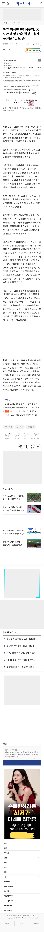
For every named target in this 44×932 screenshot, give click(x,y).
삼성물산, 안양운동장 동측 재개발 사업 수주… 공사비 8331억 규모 (22, 403)
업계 (19, 23)
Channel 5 (8, 905)
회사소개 (7, 923)
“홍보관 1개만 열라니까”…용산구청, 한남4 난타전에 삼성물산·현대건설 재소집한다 (23, 411)
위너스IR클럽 (8, 910)
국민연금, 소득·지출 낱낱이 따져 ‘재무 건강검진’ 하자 (22, 415)
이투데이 (5, 23)
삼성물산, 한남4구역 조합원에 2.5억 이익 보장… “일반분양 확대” (22, 407)
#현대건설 (30, 427)
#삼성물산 (19, 427)
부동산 (13, 23)
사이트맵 (37, 923)
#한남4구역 (8, 427)
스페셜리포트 (8, 901)
